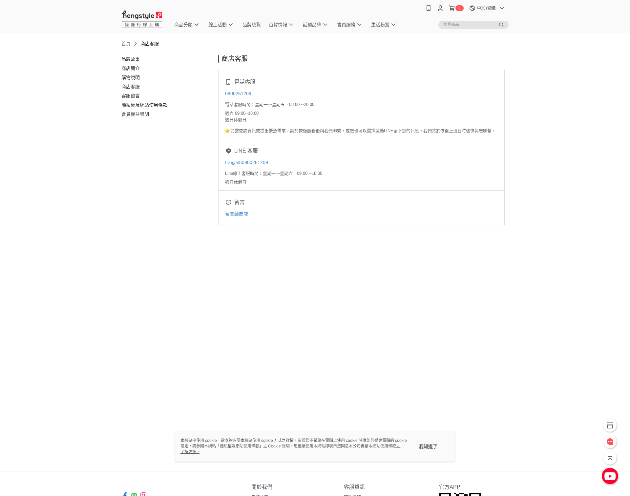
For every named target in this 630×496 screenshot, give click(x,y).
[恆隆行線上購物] (142, 17)
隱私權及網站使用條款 (239, 446)
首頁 (126, 43)
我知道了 (428, 446)
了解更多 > (190, 451)
